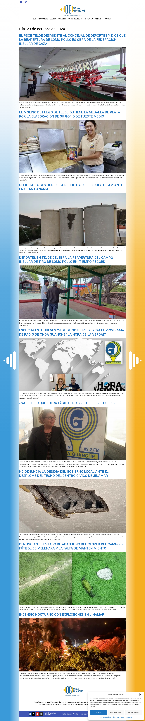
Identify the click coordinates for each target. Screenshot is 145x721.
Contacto (69, 714)
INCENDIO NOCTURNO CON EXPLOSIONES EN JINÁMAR (61, 614)
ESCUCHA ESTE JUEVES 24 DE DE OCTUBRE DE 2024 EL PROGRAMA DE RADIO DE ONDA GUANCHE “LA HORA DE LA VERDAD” (71, 332)
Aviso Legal (129, 717)
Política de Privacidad (118, 717)
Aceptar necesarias (116, 712)
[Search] (26, 2)
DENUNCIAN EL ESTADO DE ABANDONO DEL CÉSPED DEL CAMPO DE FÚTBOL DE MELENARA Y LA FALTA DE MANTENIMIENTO (72, 546)
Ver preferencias (133, 712)
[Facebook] (30, 714)
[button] (141, 694)
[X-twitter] (33, 714)
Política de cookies (105, 717)
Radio (64, 714)
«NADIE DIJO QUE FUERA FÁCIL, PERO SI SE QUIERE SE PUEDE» (67, 403)
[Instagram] (41, 714)
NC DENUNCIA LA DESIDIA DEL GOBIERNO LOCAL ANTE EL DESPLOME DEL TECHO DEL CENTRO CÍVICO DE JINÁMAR (63, 473)
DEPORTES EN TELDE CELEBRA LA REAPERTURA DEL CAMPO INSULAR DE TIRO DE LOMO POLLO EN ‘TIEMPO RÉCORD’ (66, 260)
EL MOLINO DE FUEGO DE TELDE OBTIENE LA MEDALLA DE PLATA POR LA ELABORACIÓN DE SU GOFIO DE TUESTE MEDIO (69, 114)
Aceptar (98, 712)
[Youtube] (37, 714)
